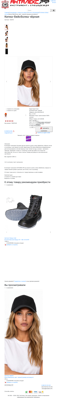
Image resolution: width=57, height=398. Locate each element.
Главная (7, 12)
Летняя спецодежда (33, 12)
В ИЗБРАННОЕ (9, 131)
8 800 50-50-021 (53, 1)
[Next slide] (50, 81)
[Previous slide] (6, 81)
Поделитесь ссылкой (20, 281)
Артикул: (7, 19)
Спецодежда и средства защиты (18, 12)
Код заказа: (8, 123)
